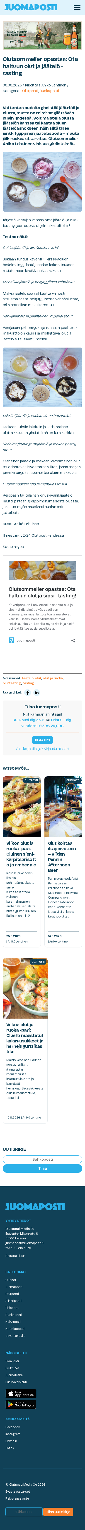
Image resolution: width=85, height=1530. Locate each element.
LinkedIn (11, 1441)
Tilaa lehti (12, 1361)
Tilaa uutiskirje (58, 1512)
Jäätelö (27, 678)
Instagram (12, 1434)
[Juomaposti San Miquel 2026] (42, 35)
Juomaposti (13, 1287)
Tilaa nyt (43, 740)
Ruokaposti (49, 90)
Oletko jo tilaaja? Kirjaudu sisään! (42, 748)
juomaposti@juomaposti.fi (24, 1243)
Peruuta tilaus (15, 1256)
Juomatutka (14, 1375)
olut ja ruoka (53, 678)
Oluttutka (12, 1368)
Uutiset (10, 1280)
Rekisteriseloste (17, 1499)
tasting (28, 683)
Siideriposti (13, 1301)
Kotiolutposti (14, 1329)
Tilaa (42, 1168)
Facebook (12, 1427)
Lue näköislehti (16, 1382)
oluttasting (12, 683)
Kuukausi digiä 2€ (28, 720)
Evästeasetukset (17, 1492)
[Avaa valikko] (77, 7)
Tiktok (9, 1448)
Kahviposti (13, 1322)
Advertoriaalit (15, 1336)
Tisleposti (12, 1308)
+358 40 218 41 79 (18, 1248)
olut (38, 678)
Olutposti (30, 90)
